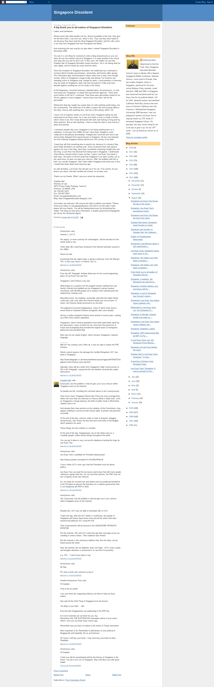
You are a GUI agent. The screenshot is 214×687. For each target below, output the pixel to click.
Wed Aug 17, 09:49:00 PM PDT (71, 644)
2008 (131, 416)
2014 (131, 165)
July (133, 377)
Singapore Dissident (73, 12)
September (136, 193)
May (133, 385)
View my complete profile (136, 137)
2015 (131, 160)
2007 (131, 421)
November (136, 185)
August (134, 198)
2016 (131, 156)
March (134, 394)
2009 (131, 412)
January (135, 402)
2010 (131, 408)
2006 (131, 425)
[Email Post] (81, 217)
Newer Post (58, 675)
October (135, 189)
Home (87, 675)
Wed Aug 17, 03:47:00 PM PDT (71, 575)
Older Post (116, 675)
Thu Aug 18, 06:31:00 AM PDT (70, 665)
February (135, 398)
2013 (131, 169)
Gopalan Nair (65, 380)
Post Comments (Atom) (75, 680)
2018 (131, 148)
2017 (131, 152)
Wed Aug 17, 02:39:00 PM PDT (71, 375)
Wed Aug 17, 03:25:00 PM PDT (71, 558)
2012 (131, 173)
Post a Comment (61, 671)
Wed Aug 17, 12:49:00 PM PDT (71, 265)
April (133, 390)
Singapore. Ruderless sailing (143, 329)
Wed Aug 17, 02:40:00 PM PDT (71, 446)
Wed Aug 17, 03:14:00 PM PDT (71, 490)
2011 (131, 177)
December (136, 181)
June (133, 381)
